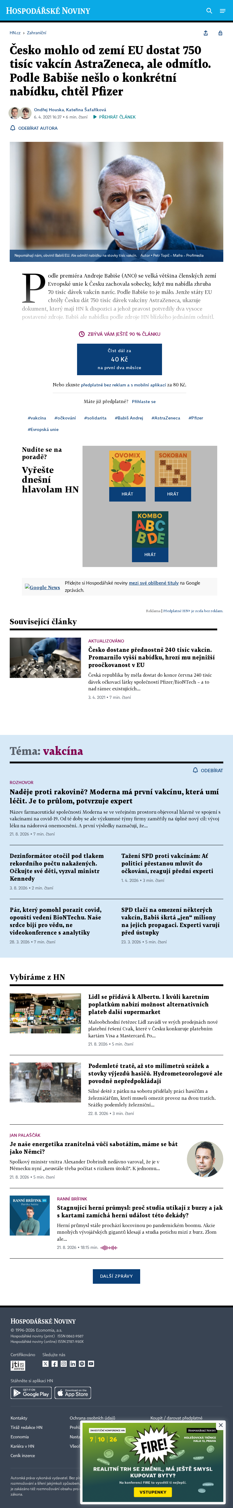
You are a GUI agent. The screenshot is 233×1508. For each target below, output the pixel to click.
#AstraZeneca (166, 417)
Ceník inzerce (23, 1456)
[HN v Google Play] (31, 1393)
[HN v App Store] (73, 1393)
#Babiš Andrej (129, 417)
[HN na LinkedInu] (73, 1364)
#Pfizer (196, 417)
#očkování (65, 417)
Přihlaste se (144, 401)
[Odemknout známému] (220, 33)
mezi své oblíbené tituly (154, 583)
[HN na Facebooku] (55, 1364)
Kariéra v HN (22, 1446)
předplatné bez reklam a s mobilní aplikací (123, 384)
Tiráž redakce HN (26, 1428)
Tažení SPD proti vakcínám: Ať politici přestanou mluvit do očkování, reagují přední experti (167, 864)
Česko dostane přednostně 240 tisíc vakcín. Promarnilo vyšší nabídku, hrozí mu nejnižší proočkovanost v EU (151, 658)
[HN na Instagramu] (64, 1364)
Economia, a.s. (49, 1330)
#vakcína (37, 417)
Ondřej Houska (49, 109)
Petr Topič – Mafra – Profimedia (178, 256)
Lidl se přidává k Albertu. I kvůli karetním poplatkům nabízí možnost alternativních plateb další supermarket (148, 1005)
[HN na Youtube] (91, 1364)
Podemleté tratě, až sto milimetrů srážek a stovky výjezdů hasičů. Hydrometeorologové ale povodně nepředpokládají (155, 1074)
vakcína (63, 752)
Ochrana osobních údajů (92, 1418)
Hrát (127, 493)
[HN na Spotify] (82, 1364)
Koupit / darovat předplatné (176, 1418)
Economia (20, 1437)
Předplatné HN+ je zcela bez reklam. (193, 611)
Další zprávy (116, 1276)
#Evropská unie (43, 429)
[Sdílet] (206, 33)
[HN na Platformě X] (45, 1364)
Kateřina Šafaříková (86, 109)
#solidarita (95, 417)
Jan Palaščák (25, 1135)
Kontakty (19, 1418)
